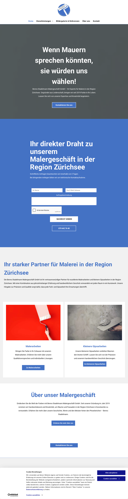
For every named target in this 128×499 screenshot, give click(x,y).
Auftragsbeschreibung (64, 195)
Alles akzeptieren (111, 473)
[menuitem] (31, 21)
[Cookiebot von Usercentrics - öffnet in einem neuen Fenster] (13, 495)
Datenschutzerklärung (34, 489)
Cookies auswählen (33, 495)
